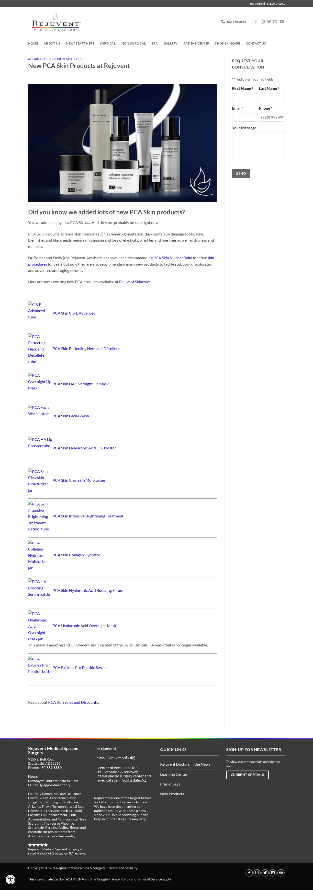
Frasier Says (170, 784)
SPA (155, 43)
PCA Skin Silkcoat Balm (172, 257)
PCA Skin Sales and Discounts (73, 702)
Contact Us (256, 43)
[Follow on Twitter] (269, 22)
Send (241, 173)
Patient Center (196, 43)
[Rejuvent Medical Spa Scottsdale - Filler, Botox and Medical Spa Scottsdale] (55, 22)
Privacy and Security (121, 868)
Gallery (171, 43)
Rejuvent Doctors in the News (185, 764)
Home (33, 43)
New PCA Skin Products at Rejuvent (79, 65)
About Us (52, 43)
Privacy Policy (119, 879)
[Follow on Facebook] (256, 22)
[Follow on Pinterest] (281, 873)
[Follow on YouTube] (282, 22)
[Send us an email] (275, 22)
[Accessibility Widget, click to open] (10, 879)
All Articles (37, 58)
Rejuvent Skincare (134, 281)
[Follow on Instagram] (263, 22)
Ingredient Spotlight (65, 58)
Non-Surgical (134, 43)
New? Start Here (80, 43)
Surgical (108, 43)
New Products (172, 793)
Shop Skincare (227, 43)
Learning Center (173, 774)
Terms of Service (149, 879)
